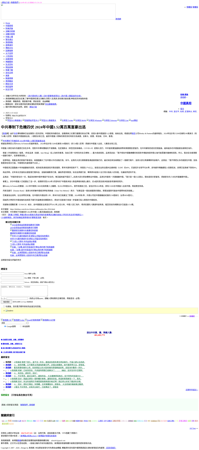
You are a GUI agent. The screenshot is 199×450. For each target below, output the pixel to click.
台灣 (53, 421)
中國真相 (9, 26)
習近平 (176, 112)
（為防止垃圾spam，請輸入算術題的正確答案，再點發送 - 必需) (54, 298)
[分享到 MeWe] (80, 120)
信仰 (38, 421)
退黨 (189, 421)
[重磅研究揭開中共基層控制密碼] (24, 230)
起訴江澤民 (170, 421)
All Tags (193, 428)
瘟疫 (135, 421)
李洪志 (86, 421)
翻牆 (19, 440)
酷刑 (196, 421)
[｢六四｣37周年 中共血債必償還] (23, 241)
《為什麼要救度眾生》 (52, 96)
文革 (70, 421)
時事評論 (9, 28)
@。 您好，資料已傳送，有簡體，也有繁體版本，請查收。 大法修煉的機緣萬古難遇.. (49, 384)
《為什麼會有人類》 (35, 96)
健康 (45, 421)
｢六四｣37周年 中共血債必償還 (22, 244)
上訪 (6, 421)
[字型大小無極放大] (48, 120)
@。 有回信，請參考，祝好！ (26, 373)
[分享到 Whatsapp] (94, 120)
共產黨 (49, 421)
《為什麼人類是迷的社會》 (71, 96)
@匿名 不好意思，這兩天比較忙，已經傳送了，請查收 (36, 387)
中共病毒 (15, 421)
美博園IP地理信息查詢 (47, 436)
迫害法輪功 (183, 421)
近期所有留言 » (192, 390)
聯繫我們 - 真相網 (27, 405)
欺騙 (89, 421)
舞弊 (149, 421)
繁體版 (195, 7)
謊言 (159, 421)
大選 (60, 421)
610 (3, 421)
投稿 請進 (184, 95)
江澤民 (100, 421)
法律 (105, 421)
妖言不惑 (9, 89)
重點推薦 (5, 424)
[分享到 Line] (123, 120)
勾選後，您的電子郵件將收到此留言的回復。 (23, 306)
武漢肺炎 (188, 112)
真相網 (118, 19)
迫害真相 (9, 59)
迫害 (176, 421)
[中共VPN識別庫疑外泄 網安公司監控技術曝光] (29, 236)
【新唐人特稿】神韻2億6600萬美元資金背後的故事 (45, 215)
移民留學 (9, 87)
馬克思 (11, 424)
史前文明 (9, 73)
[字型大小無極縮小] (14, 120)
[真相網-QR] (6, 320)
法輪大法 (124, 421)
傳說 (34, 421)
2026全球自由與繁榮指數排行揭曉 (24, 228)
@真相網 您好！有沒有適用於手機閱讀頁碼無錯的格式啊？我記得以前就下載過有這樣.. (45, 381)
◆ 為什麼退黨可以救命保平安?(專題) (13, 348)
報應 (63, 421)
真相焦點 (9, 42)
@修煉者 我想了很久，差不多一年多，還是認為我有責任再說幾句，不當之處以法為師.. (49, 362)
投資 (182, 112)
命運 (57, 421)
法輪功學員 (116, 421)
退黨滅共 (9, 45)
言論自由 (154, 421)
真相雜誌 (9, 81)
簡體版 (189, 7)
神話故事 (9, 67)
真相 (4, 133)
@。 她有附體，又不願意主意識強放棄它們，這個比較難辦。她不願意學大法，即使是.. (49, 365)
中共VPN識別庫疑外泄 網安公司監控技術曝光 (29, 239)
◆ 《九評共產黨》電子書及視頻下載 (13, 352)
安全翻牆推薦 (50, 104)
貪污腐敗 (164, 421)
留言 (182, 109)
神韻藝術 (9, 62)
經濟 (145, 421)
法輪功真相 (10, 34)
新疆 (73, 421)
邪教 (192, 421)
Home (8, 23)
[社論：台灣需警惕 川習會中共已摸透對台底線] (29, 253)
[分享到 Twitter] (66, 120)
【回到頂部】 (110, 448)
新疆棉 (78, 421)
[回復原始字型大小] (31, 120)
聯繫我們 (14, 2)
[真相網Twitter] (18, 320)
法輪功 (109, 421)
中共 (171, 112)
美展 (7, 76)
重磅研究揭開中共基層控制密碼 (23, 233)
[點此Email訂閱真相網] (32, 320)
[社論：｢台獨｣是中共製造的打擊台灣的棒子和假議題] (32, 247)
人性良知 (9, 56)
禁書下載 (9, 70)
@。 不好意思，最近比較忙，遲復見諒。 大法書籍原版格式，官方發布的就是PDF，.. (48, 376)
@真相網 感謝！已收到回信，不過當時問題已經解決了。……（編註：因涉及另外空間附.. (46, 370)
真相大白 (140, 421)
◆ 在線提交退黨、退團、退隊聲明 (12, 339)
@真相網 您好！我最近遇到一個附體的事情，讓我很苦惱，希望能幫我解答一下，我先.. (45, 379)
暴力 (81, 421)
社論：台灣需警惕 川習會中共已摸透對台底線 (28, 255)
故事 (67, 421)
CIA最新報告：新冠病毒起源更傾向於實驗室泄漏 (21, 217)
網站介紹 (5, 2)
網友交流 (9, 84)
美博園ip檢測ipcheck (28, 436)
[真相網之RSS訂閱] (48, 320)
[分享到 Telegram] (109, 120)
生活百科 (9, 64)
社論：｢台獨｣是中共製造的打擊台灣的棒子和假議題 (31, 250)
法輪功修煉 (10, 31)
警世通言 (9, 40)
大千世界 (9, 53)
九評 (19, 421)
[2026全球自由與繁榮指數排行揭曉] (25, 225)
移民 (195, 112)
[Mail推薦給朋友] (133, 120)
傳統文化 (9, 48)
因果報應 (9, 51)
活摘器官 (130, 421)
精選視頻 (9, 78)
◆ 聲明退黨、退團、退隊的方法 (11, 344)
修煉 (41, 421)
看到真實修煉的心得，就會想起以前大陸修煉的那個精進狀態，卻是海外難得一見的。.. (49, 368)
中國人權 (9, 37)
